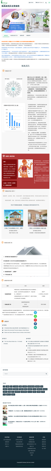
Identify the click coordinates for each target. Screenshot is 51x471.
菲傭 (9, 391)
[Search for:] (25, 374)
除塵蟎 (38, 391)
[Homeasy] (4, 2)
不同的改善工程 (8, 274)
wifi (11, 386)
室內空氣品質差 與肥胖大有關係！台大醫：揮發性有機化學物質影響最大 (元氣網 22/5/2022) (27, 405)
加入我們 (44, 448)
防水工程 (30, 391)
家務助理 (5, 389)
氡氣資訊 (6, 35)
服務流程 (44, 441)
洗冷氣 (34, 389)
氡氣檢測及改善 (19, 446)
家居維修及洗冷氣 (32, 448)
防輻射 (34, 391)
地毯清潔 (37, 386)
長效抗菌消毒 (23, 391)
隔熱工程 (8, 394)
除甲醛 (43, 391)
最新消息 (44, 444)
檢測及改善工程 (14, 35)
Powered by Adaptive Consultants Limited (25, 465)
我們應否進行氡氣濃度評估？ (11, 256)
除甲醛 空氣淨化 (19, 439)
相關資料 (28, 35)
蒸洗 (13, 391)
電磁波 (13, 394)
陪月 (4, 394)
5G (3, 386)
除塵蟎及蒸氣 (32, 441)
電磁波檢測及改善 (19, 444)
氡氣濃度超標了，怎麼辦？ (11, 271)
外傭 (42, 386)
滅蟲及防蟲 (39, 389)
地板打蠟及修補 (31, 386)
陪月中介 (7, 444)
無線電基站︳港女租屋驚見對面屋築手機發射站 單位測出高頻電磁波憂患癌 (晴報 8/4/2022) (27, 416)
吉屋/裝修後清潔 (7, 439)
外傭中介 (7, 446)
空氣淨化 (5, 391)
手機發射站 (16, 389)
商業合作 (44, 446)
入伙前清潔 (16, 386)
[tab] (25, 256)
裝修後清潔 (17, 391)
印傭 (20, 386)
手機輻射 (21, 389)
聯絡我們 (44, 439)
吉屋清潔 (24, 386)
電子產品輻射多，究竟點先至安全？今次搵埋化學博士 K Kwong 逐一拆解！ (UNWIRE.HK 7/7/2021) (26, 422)
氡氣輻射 (30, 389)
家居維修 (10, 389)
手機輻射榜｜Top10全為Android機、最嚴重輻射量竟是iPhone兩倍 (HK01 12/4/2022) (26, 410)
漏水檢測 (45, 389)
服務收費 (22, 35)
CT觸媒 (7, 386)
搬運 (25, 389)
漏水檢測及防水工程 (31, 444)
